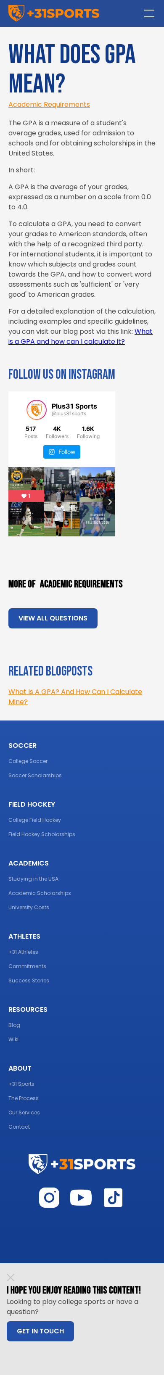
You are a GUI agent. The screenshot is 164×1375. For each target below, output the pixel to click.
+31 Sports (21, 1083)
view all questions (53, 618)
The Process (23, 1098)
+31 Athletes (23, 951)
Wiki (13, 1039)
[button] (147, 13)
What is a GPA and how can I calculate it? (80, 336)
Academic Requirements (49, 104)
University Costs (28, 907)
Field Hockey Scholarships (41, 834)
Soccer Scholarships (35, 775)
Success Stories (28, 980)
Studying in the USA (33, 878)
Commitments (27, 966)
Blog (14, 1025)
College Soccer (28, 761)
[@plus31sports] (36, 409)
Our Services (24, 1112)
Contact (19, 1126)
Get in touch (40, 1331)
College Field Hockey (34, 819)
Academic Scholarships (39, 893)
